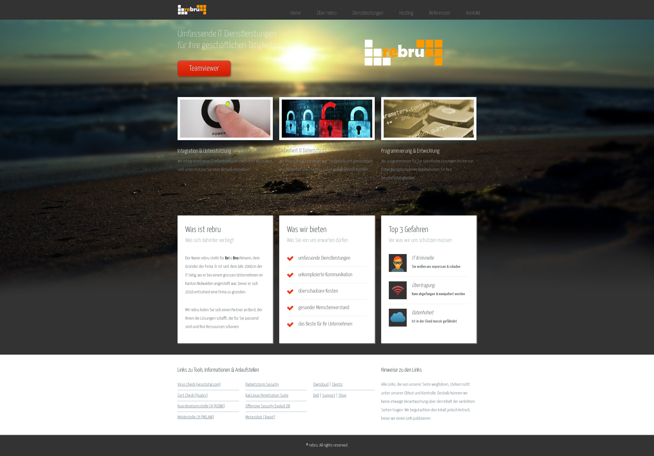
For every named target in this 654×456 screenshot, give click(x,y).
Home (295, 13)
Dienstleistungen (368, 13)
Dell (316, 395)
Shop (342, 395)
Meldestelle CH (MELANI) (196, 417)
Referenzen (439, 13)
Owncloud (321, 384)
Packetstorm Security (262, 384)
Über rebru (326, 13)
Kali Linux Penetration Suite (267, 395)
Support (328, 395)
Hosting (406, 13)
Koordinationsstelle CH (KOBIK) (201, 406)
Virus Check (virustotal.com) (199, 384)
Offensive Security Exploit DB (268, 406)
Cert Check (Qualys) (193, 395)
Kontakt (473, 13)
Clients (337, 384)
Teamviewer (204, 68)
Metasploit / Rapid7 (260, 417)
